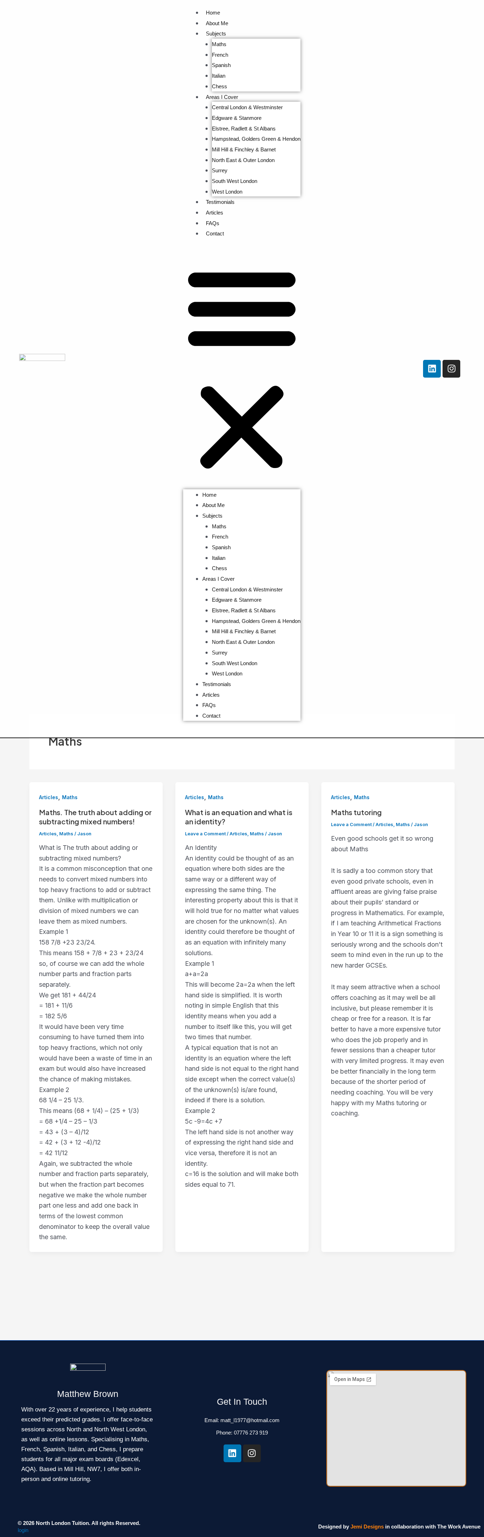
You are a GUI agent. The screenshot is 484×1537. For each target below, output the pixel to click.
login (23, 1530)
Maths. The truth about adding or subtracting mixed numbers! (95, 817)
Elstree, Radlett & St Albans (244, 129)
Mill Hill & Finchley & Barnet (244, 149)
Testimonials (220, 202)
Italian (218, 76)
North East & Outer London (243, 160)
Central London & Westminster (247, 107)
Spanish (221, 65)
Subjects (216, 33)
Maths (219, 44)
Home (213, 13)
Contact (215, 233)
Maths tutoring (356, 812)
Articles (214, 213)
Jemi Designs (367, 1527)
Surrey (219, 170)
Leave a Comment (205, 833)
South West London (234, 181)
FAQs (212, 223)
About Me (217, 23)
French (220, 55)
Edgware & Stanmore (236, 118)
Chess (219, 86)
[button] (241, 368)
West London (227, 192)
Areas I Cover (222, 97)
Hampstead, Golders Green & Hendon (256, 139)
